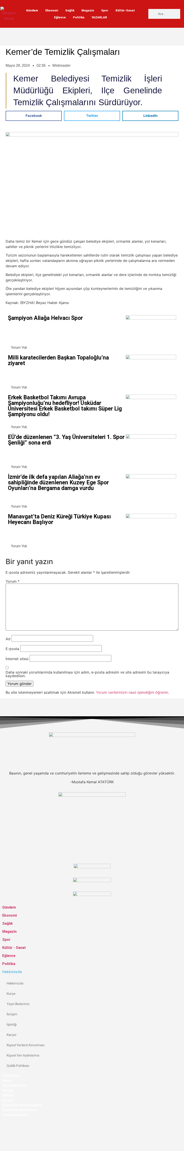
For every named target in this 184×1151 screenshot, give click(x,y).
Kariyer (12, 1035)
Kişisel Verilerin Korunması (25, 1045)
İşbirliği (12, 1024)
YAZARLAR (99, 17)
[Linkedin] (3, 1146)
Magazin (87, 10)
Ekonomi (51, 10)
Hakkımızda (15, 983)
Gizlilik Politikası (18, 1066)
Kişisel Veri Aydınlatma (23, 1055)
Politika (78, 17)
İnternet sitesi (17, 659)
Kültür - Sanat (14, 948)
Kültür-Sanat (125, 10)
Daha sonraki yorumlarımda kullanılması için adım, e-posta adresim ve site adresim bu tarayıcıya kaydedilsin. (87, 674)
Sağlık (69, 10)
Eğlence (60, 17)
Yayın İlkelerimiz (18, 1004)
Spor (104, 10)
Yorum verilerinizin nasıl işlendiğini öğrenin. (132, 692)
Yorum (13, 581)
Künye (11, 993)
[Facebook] (3, 1124)
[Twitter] (3, 1135)
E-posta (12, 648)
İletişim (12, 1014)
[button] (34, 116)
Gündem (32, 10)
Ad (8, 639)
